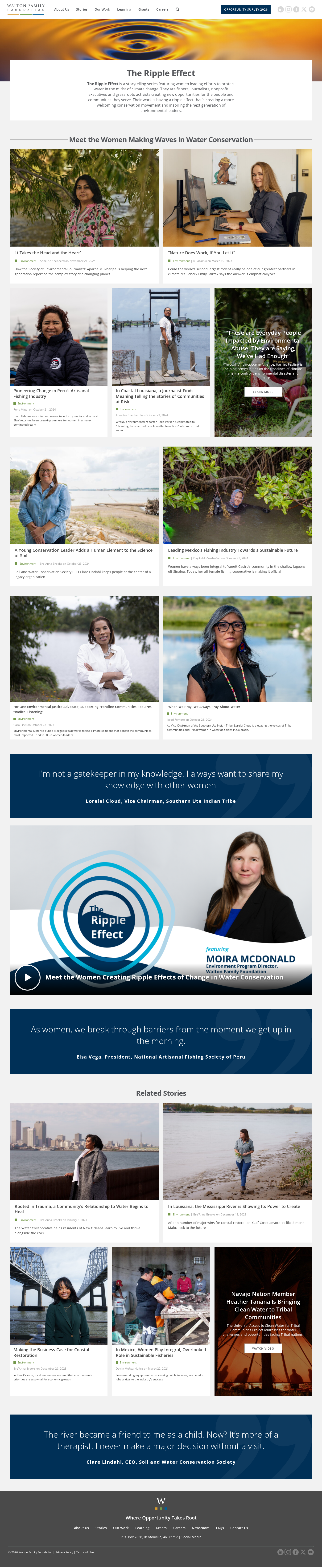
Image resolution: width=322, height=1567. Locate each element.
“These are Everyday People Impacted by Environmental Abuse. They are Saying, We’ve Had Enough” (263, 344)
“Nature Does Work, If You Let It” (201, 253)
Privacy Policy (64, 1552)
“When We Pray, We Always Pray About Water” (204, 706)
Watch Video (263, 1349)
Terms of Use (85, 1552)
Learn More (263, 392)
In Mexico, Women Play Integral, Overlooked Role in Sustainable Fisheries (161, 1352)
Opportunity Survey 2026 (246, 10)
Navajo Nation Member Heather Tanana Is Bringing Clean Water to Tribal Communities (263, 1305)
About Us (61, 9)
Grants (143, 9)
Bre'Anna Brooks (51, 564)
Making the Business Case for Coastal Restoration (51, 1352)
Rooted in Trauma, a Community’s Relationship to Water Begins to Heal (82, 1209)
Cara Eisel (20, 725)
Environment (28, 261)
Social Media (192, 1537)
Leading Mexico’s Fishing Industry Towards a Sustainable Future (233, 550)
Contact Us (239, 1528)
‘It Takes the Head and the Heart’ (48, 253)
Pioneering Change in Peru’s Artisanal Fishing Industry (51, 393)
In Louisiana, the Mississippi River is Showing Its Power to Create (234, 1206)
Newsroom (200, 1528)
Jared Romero (176, 720)
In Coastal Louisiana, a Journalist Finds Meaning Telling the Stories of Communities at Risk (160, 396)
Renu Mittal (20, 410)
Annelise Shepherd (52, 261)
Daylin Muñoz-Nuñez (207, 558)
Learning (124, 9)
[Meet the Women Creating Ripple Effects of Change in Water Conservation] (161, 910)
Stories (81, 9)
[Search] (177, 9)
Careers (162, 9)
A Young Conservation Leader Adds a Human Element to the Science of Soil (84, 552)
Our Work (102, 9)
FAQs (220, 1528)
